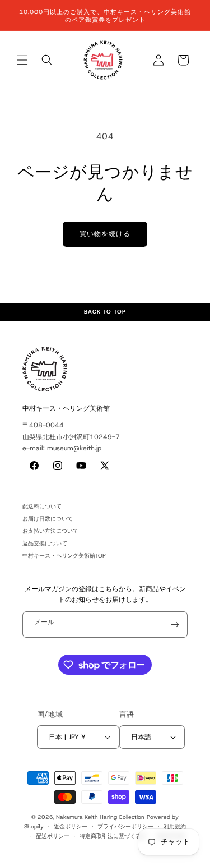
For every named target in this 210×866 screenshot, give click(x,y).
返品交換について (44, 543)
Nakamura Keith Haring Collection (100, 817)
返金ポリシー (70, 826)
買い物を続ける (105, 233)
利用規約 (175, 826)
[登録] (174, 624)
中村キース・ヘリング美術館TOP (64, 555)
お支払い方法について (50, 531)
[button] (22, 60)
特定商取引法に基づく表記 (113, 836)
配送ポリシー (52, 836)
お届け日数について (47, 518)
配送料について (42, 506)
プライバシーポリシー (125, 826)
